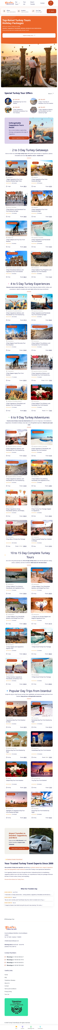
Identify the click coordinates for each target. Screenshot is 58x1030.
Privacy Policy (8, 991)
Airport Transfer (32, 3)
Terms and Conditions (10, 988)
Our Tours (16, 3)
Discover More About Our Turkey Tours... (15, 879)
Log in (51, 3)
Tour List (24, 3)
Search (52, 11)
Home (6, 974)
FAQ (6, 977)
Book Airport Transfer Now (18, 848)
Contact (42, 3)
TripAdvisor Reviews (10, 980)
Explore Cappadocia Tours (18, 138)
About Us (7, 983)
